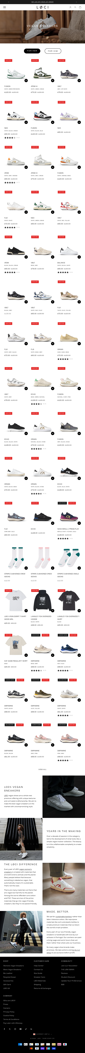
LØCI (6, 796)
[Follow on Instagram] (15, 1029)
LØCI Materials (40, 981)
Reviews (64, 973)
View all (42, 769)
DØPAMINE (35, 661)
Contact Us (38, 970)
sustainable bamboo (64, 917)
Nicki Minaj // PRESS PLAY (68, 529)
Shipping (37, 984)
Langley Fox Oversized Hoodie (41, 618)
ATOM (6, 173)
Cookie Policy (8, 1016)
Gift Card (7, 984)
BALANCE (61, 263)
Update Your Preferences (71, 981)
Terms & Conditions (11, 1019)
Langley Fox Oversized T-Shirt (68, 618)
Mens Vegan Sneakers (12, 970)
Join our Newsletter (69, 966)
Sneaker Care (39, 977)
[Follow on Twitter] (10, 1029)
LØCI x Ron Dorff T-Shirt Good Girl (15, 618)
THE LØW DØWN (67, 970)
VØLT (59, 86)
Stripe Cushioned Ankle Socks (68, 575)
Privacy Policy (8, 1012)
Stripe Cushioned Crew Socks (14, 575)
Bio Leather (8, 973)
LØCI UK (6, 988)
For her (32, 51)
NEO (6, 128)
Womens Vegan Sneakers (13, 966)
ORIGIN (60, 349)
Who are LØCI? (9, 1001)
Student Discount (68, 977)
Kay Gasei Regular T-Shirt (15, 661)
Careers (6, 1008)
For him (53, 51)
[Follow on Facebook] (4, 1029)
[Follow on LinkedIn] (31, 1029)
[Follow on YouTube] (20, 1029)
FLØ (5, 218)
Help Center (39, 966)
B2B (62, 984)
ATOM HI (34, 86)
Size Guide (38, 973)
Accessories (8, 981)
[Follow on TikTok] (26, 1029)
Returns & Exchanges (42, 988)
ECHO (33, 394)
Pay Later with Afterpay (12, 1023)
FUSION (7, 86)
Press (5, 1004)
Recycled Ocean (9, 977)
